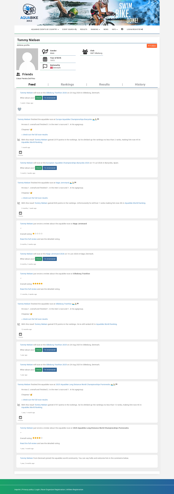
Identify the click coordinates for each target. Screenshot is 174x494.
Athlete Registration (74, 490)
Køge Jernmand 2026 (55, 254)
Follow (153, 46)
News (106, 29)
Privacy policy (28, 490)
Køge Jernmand (62, 183)
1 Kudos (20, 216)
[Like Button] (19, 109)
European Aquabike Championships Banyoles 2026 (67, 163)
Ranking (95, 29)
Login (37, 490)
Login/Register (134, 29)
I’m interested (50, 98)
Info (114, 29)
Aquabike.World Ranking (31, 142)
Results (83, 29)
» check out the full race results (34, 135)
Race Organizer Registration (53, 490)
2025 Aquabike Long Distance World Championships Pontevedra (83, 384)
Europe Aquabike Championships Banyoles (74, 119)
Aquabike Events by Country (44, 29)
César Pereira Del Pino (25, 78)
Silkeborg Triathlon (64, 304)
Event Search (68, 29)
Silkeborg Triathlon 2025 (56, 345)
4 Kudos (20, 155)
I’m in (38, 98)
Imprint (17, 490)
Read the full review (28, 239)
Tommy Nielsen (28, 40)
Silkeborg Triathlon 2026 (56, 93)
